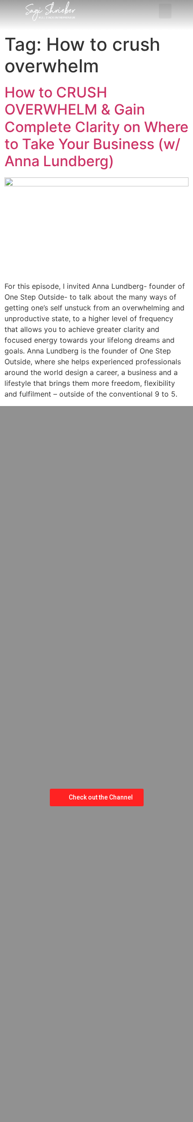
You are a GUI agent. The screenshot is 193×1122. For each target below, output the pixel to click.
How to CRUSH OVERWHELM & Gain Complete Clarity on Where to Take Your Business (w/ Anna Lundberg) (96, 127)
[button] (165, 11)
